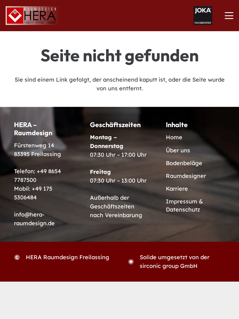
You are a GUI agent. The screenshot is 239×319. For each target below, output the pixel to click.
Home (174, 137)
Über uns (178, 150)
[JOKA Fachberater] (203, 15)
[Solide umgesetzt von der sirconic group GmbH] (134, 261)
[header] (33, 15)
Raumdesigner (186, 175)
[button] (229, 15)
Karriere (177, 188)
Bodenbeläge (184, 163)
